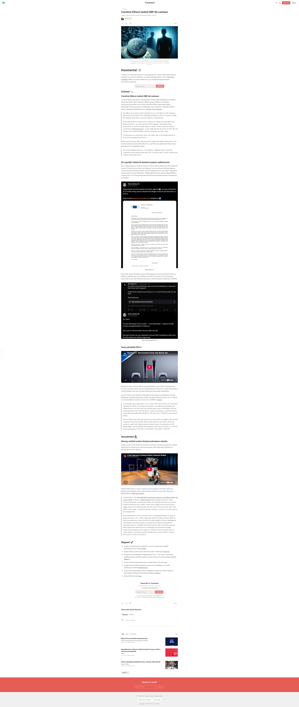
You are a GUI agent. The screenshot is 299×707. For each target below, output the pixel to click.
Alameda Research (138, 129)
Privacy (147, 696)
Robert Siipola (128, 18)
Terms (151, 696)
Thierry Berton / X (149, 269)
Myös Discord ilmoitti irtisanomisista (134, 638)
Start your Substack (145, 700)
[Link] (119, 70)
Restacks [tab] (131, 614)
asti (166, 562)
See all (124, 672)
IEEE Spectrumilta (138, 493)
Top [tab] (123, 634)
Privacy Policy (161, 597)
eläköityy (127, 559)
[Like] (122, 23)
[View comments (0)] (126, 23)
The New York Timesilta (154, 109)
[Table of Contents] (2, 353)
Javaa (140, 576)
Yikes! (122, 653)
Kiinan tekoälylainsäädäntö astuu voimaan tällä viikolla (140, 662)
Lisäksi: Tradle (125, 664)
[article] (149, 641)
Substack (141, 703)
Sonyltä (159, 400)
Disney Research (146, 500)
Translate (124, 9)
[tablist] (128, 614)
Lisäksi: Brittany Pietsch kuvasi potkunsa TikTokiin (134, 640)
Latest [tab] (127, 634)
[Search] (276, 2)
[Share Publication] (279, 2)
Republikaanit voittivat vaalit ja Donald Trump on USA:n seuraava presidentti (140, 650)
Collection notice (158, 696)
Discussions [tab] (133, 634)
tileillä (143, 549)
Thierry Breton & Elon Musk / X (149, 340)
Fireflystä (166, 552)
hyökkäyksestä (143, 568)
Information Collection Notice (149, 597)
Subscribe (286, 3)
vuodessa (157, 573)
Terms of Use (157, 595)
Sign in (294, 3)
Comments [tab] (125, 614)
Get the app (157, 700)
